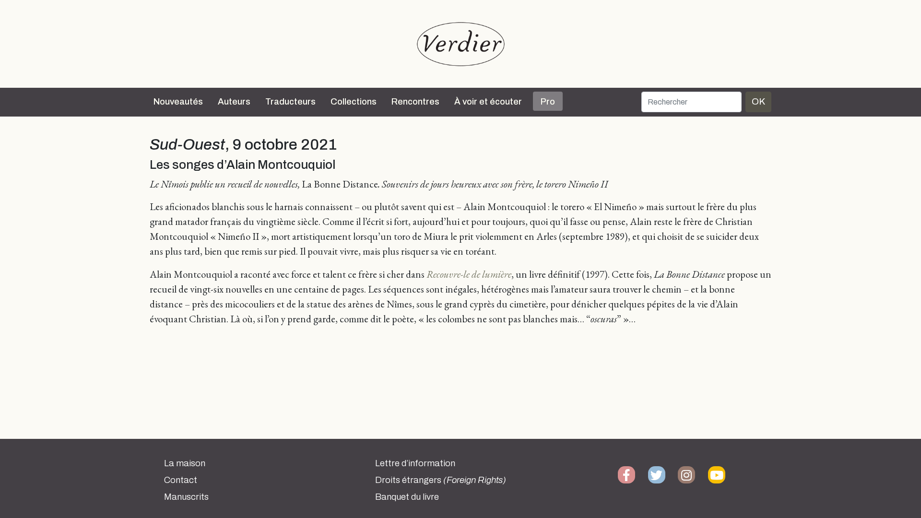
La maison (184, 463)
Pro (548, 101)
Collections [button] (354, 101)
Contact (180, 480)
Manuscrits (186, 497)
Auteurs (234, 101)
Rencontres (415, 101)
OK (758, 101)
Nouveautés (178, 101)
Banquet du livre (407, 497)
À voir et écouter (488, 101)
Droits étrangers (440, 480)
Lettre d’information (415, 463)
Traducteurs (290, 101)
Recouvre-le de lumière (468, 274)
